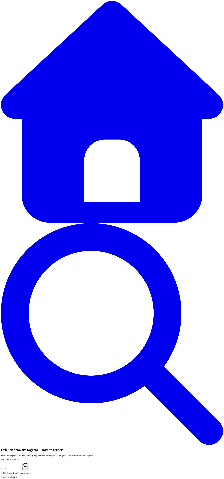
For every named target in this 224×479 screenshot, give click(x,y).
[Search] (112, 444)
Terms (9, 477)
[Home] (112, 222)
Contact (14, 477)
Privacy (4, 477)
